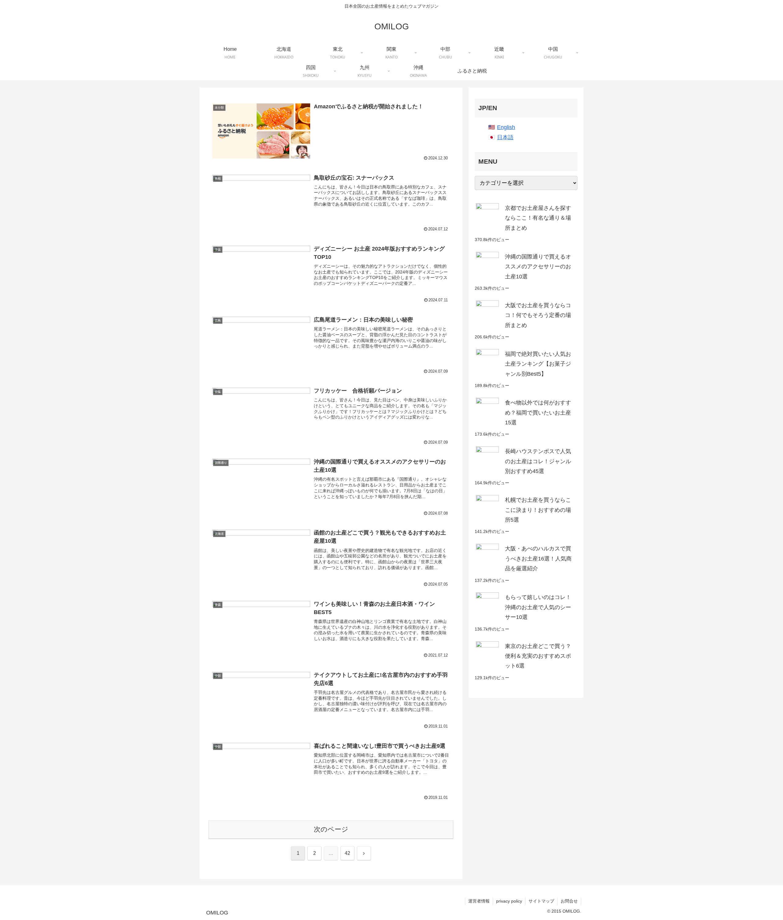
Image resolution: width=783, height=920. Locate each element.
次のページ (331, 829)
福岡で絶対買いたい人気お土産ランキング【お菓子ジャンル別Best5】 (538, 364)
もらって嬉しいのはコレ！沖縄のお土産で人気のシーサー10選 (538, 607)
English (506, 127)
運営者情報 (479, 901)
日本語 (505, 137)
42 (347, 853)
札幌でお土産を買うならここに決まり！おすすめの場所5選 (538, 510)
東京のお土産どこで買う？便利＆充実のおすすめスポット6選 (538, 656)
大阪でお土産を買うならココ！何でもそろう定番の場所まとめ (538, 315)
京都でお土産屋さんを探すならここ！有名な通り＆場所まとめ (538, 218)
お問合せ (569, 901)
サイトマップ (541, 901)
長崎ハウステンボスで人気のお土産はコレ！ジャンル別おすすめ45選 (538, 461)
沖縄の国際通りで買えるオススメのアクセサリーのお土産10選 (538, 267)
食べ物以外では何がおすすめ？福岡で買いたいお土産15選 (538, 413)
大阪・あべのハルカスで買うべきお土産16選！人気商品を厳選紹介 (538, 559)
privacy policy (509, 901)
